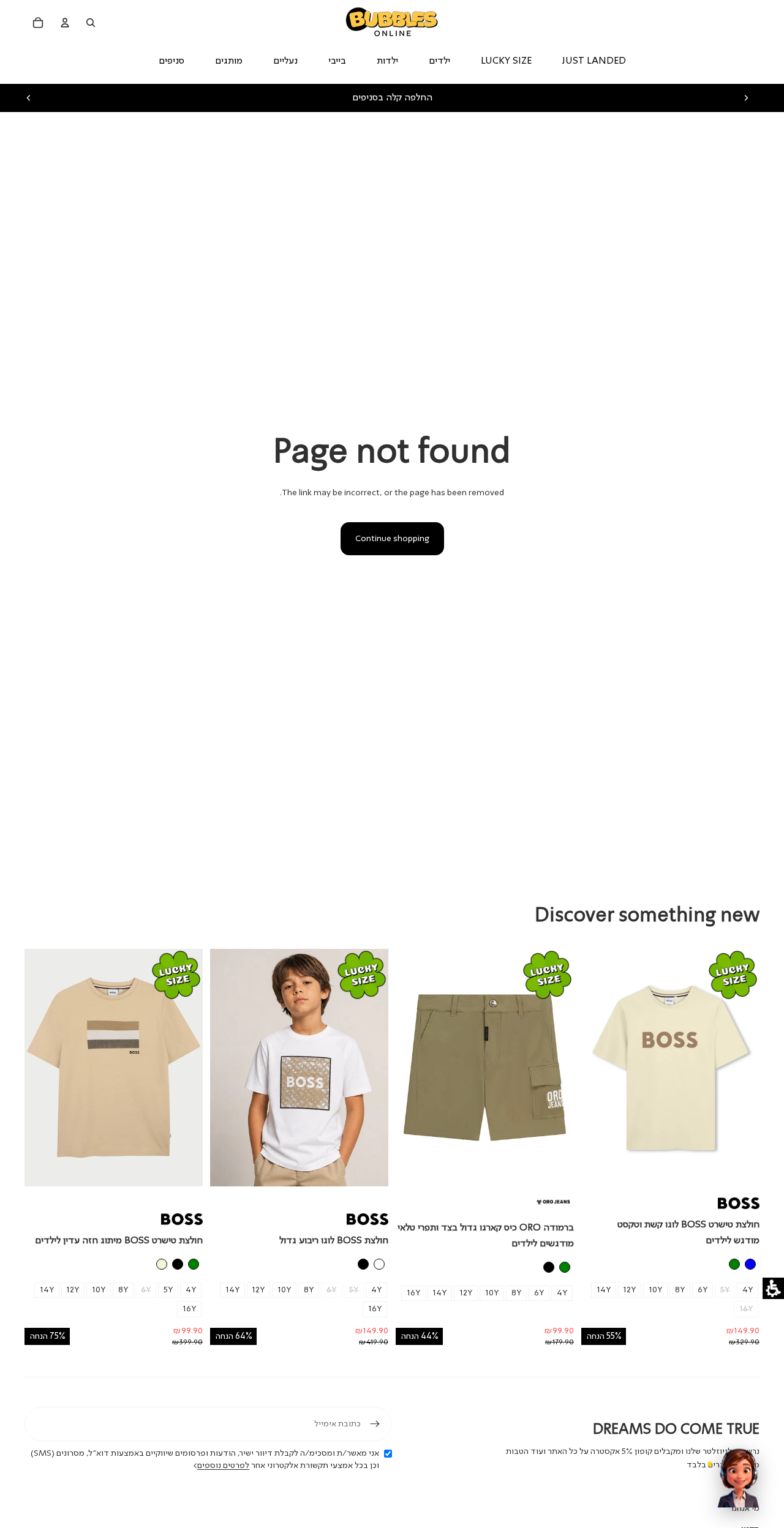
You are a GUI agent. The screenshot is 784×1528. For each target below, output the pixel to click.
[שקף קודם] (28, 97)
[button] (773, 1288)
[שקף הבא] (746, 97)
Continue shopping (392, 538)
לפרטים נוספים (223, 1465)
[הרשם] (374, 1424)
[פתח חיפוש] (90, 22)
